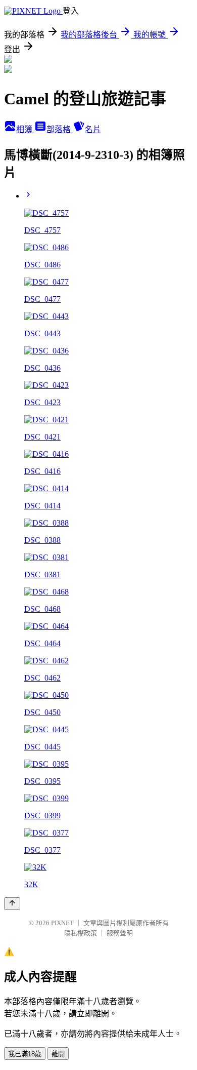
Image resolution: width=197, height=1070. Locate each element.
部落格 (59, 129)
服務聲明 (120, 933)
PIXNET (62, 923)
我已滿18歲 (24, 1054)
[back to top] (12, 903)
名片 (93, 129)
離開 (58, 1054)
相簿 (25, 129)
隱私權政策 (80, 933)
